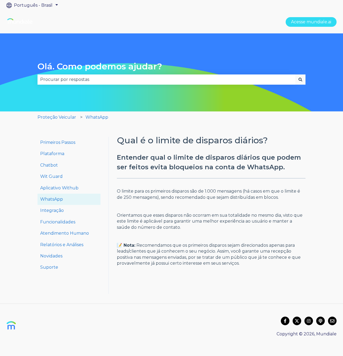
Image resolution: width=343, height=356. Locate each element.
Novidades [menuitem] (51, 255)
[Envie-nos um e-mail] (332, 321)
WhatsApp (96, 117)
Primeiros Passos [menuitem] (57, 142)
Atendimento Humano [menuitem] (64, 233)
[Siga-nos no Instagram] (308, 321)
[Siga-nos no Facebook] (285, 321)
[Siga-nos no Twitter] (297, 321)
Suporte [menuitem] (49, 267)
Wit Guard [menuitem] (51, 176)
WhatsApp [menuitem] (51, 199)
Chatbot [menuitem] (49, 165)
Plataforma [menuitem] (52, 153)
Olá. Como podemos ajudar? (100, 66)
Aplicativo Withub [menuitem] (59, 187)
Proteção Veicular (57, 117)
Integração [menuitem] (52, 210)
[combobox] (166, 79)
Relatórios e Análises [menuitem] (61, 244)
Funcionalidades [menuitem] (57, 221)
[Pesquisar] (300, 79)
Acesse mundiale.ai (311, 21)
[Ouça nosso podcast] (320, 321)
